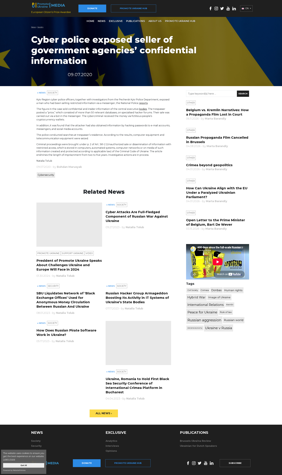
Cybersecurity (46, 175)
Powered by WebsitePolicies (14, 470)
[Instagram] (216, 8)
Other (191, 102)
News (101, 21)
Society (40, 27)
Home (90, 21)
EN (247, 8)
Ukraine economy (194, 328)
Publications (135, 21)
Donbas (216, 290)
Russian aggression (204, 320)
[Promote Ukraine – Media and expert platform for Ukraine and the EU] (47, 463)
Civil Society (192, 290)
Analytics (111, 441)
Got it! (24, 465)
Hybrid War (196, 297)
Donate (92, 8)
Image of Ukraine (219, 297)
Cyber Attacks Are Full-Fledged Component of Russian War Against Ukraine (137, 216)
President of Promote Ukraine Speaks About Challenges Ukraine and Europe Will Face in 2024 (69, 265)
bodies (143, 109)
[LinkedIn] (234, 8)
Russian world (233, 320)
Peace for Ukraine (202, 312)
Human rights (233, 290)
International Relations (205, 305)
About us (155, 21)
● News (41, 92)
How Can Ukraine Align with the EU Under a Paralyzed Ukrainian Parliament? (216, 192)
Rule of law (226, 312)
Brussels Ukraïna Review (195, 441)
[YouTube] (228, 8)
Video (89, 253)
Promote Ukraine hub (133, 8)
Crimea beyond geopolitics (209, 165)
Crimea (205, 290)
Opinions (111, 451)
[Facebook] (210, 8)
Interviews (112, 446)
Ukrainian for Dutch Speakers (198, 446)
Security (53, 286)
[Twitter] (222, 8)
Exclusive (116, 21)
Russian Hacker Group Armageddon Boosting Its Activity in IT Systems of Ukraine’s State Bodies (137, 297)
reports (143, 103)
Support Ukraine (72, 253)
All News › (104, 413)
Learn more (9, 459)
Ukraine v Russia (218, 328)
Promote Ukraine (48, 253)
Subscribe (235, 463)
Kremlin (229, 305)
